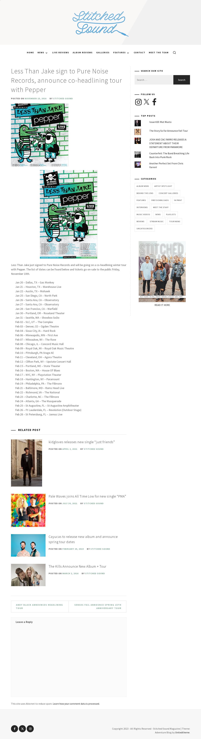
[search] (173, 52)
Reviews (140, 221)
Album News (143, 186)
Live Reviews (60, 52)
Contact (139, 52)
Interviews (142, 207)
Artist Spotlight (163, 186)
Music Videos (143, 214)
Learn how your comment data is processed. (76, 703)
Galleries (103, 52)
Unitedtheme (182, 732)
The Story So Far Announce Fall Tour (168, 130)
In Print (178, 200)
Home (30, 52)
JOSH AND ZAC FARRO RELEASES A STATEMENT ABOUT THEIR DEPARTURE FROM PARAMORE (167, 143)
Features (119, 52)
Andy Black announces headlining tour (39, 606)
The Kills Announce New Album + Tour (77, 566)
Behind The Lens (145, 193)
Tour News (174, 221)
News (41, 52)
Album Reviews (83, 52)
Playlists (171, 214)
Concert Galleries (168, 193)
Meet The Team (159, 52)
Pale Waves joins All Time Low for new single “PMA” (87, 496)
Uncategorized (145, 228)
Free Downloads (160, 200)
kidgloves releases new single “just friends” (82, 442)
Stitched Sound (63, 98)
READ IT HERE (162, 305)
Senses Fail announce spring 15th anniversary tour (97, 606)
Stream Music (157, 221)
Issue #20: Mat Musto (160, 121)
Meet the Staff (161, 207)
